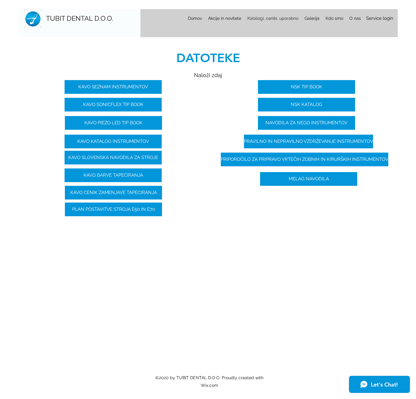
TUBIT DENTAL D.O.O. (79, 18)
